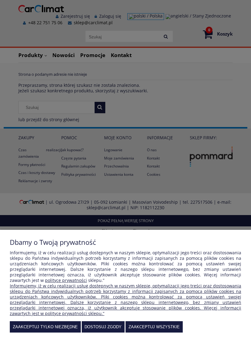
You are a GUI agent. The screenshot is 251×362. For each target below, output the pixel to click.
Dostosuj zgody (103, 327)
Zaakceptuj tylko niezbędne (45, 327)
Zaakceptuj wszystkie (154, 327)
